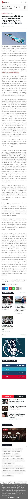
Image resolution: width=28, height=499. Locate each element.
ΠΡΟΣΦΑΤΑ (20, 396)
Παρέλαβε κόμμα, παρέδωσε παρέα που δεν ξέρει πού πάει (17, 407)
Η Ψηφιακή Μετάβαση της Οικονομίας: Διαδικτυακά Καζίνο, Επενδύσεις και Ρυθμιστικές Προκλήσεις (17, 415)
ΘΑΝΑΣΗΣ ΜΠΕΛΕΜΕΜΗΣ (8, 475)
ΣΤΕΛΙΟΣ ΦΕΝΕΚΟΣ (15, 456)
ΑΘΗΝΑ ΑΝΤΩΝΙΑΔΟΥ (17, 473)
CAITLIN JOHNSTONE (7, 473)
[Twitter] (6, 288)
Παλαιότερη (23, 335)
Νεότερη (4, 335)
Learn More (11, 497)
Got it (18, 497)
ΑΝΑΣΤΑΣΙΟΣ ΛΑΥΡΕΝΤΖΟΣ (8, 468)
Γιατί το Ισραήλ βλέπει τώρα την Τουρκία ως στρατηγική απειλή (7, 306)
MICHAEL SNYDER (6, 458)
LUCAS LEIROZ (16, 453)
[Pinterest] (10, 288)
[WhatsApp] (13, 288)
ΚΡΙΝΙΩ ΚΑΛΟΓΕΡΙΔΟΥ (7, 461)
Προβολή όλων (23, 292)
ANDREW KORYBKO (6, 453)
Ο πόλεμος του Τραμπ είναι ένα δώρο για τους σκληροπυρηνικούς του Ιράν (7, 327)
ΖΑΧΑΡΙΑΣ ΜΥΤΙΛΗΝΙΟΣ (7, 465)
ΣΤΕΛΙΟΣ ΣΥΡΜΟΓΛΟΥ (17, 449)
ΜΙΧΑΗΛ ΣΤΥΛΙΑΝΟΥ (16, 451)
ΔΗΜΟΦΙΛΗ (8, 396)
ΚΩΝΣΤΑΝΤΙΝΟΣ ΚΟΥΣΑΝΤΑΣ (19, 470)
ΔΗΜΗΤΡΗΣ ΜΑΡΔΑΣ (20, 468)
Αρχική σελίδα (5, 13)
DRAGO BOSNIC (6, 456)
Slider (16, 284)
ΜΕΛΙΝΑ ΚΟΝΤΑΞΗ (6, 451)
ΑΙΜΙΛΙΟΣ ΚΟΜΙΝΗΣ (6, 470)
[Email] (17, 288)
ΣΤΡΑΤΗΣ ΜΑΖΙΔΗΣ (6, 449)
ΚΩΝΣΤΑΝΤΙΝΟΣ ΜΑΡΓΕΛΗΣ (8, 463)
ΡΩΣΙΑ (12, 284)
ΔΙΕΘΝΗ (11, 13)
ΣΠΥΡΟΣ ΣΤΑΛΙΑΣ (18, 465)
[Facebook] (3, 288)
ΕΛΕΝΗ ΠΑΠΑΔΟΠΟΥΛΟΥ (19, 461)
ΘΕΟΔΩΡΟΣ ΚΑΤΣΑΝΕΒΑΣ (17, 458)
